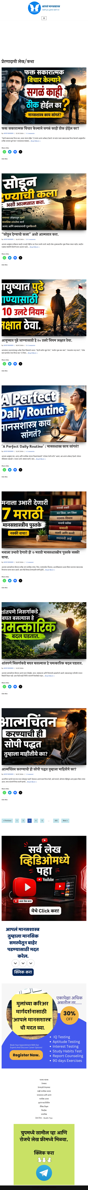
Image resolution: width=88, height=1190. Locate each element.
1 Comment (29, 562)
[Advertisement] (44, 37)
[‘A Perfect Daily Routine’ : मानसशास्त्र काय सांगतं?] (44, 413)
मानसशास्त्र (52, 1187)
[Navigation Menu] (44, 18)
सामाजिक (44, 1114)
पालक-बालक (44, 1079)
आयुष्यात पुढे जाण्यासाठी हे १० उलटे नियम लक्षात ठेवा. (37, 340)
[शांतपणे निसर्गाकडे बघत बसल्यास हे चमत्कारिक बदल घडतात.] (44, 630)
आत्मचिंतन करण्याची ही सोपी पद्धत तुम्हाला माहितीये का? (39, 769)
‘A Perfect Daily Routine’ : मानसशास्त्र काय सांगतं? (40, 446)
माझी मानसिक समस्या (44, 1091)
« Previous (7, 820)
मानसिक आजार (44, 1098)
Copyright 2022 (38, 1187)
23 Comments (31, 239)
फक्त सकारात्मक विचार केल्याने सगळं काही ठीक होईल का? (40, 128)
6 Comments (30, 451)
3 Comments (30, 133)
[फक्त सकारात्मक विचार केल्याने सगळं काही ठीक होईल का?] (44, 95)
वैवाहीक (44, 1110)
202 (56, 820)
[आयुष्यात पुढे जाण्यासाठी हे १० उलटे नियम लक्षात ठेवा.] (44, 307)
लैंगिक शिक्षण (44, 1106)
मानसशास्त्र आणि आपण (44, 1095)
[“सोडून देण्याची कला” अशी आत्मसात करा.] (44, 201)
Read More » (35, 141)
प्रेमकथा (44, 1083)
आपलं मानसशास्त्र (8, 133)
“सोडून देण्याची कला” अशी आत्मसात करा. (30, 234)
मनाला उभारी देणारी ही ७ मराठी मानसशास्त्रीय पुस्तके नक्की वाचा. (41, 555)
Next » (65, 820)
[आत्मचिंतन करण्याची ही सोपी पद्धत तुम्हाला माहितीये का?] (44, 736)
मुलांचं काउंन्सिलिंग (44, 1102)
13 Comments (30, 345)
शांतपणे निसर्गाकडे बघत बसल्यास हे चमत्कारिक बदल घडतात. (42, 663)
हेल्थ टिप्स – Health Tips (44, 1118)
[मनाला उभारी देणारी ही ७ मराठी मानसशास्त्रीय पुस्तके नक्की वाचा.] (44, 519)
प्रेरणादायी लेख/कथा (44, 1087)
